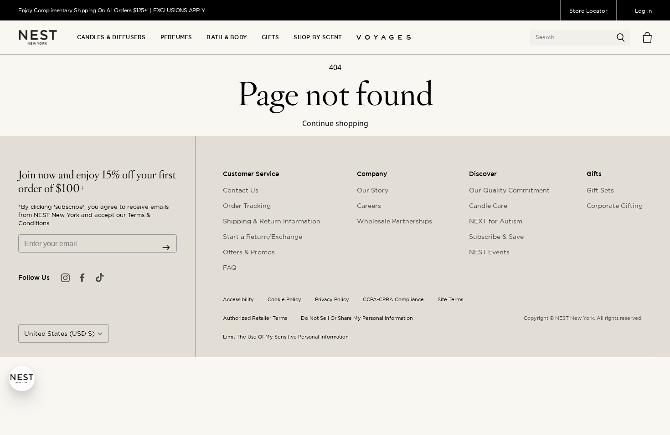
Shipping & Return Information (271, 221)
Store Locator (588, 10)
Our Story (372, 190)
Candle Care (488, 206)
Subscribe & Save (496, 237)
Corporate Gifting (615, 206)
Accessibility (238, 299)
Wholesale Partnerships (394, 221)
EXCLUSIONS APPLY (179, 10)
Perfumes (176, 37)
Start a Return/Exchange (262, 237)
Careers (369, 206)
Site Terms (450, 299)
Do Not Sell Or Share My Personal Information (357, 318)
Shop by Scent (318, 37)
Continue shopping (335, 123)
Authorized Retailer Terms (255, 318)
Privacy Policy (332, 299)
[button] (620, 37)
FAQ (230, 267)
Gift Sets (600, 190)
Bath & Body (226, 37)
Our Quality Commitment (509, 190)
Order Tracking (247, 206)
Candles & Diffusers (111, 37)
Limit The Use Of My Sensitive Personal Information (286, 336)
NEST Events (489, 252)
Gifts (270, 37)
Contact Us (240, 190)
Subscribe (166, 248)
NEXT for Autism (495, 221)
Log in (643, 10)
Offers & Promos (249, 252)
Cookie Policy (284, 299)
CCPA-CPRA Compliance (393, 299)
